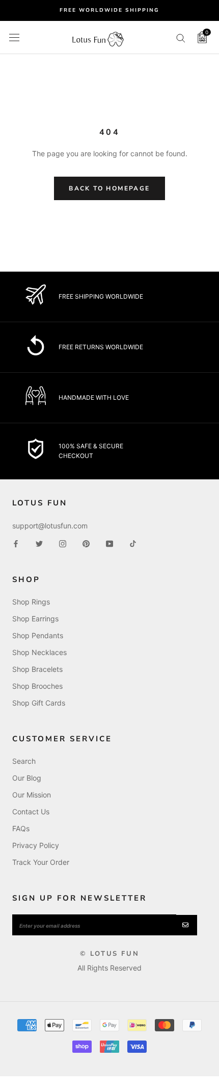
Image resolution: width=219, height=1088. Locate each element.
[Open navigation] (14, 37)
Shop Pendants (37, 635)
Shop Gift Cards (38, 702)
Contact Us (30, 811)
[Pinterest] (86, 543)
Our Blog (26, 777)
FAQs (21, 828)
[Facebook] (15, 543)
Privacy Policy (35, 845)
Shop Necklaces (39, 652)
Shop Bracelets (37, 669)
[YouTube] (109, 543)
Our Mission (31, 794)
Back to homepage (109, 188)
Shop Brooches (37, 686)
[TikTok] (132, 543)
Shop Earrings (35, 618)
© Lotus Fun (110, 953)
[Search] (180, 37)
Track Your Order (40, 862)
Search (24, 761)
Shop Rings (31, 601)
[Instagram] (62, 543)
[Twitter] (39, 543)
